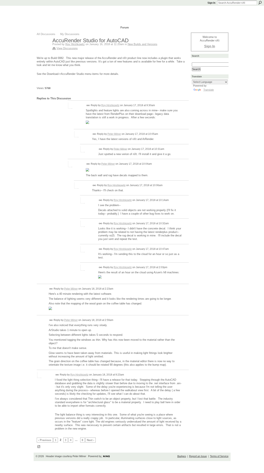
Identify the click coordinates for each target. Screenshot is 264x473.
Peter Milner (114, 134)
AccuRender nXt (61, 11)
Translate (208, 89)
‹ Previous (44, 440)
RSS (39, 447)
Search (260, 3)
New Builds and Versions (142, 44)
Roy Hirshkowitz (75, 44)
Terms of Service (219, 456)
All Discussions (46, 34)
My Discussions (69, 34)
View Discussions (67, 48)
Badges (181, 456)
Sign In (211, 2)
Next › (90, 440)
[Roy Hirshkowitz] (43, 49)
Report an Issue (198, 456)
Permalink (88, 105)
